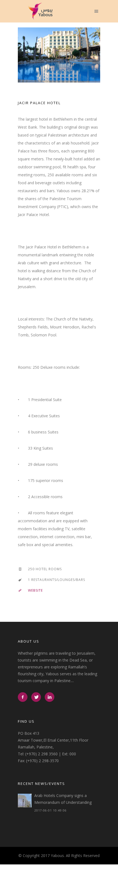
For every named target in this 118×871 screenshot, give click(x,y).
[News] (25, 800)
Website (35, 590)
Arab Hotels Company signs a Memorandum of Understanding (63, 799)
